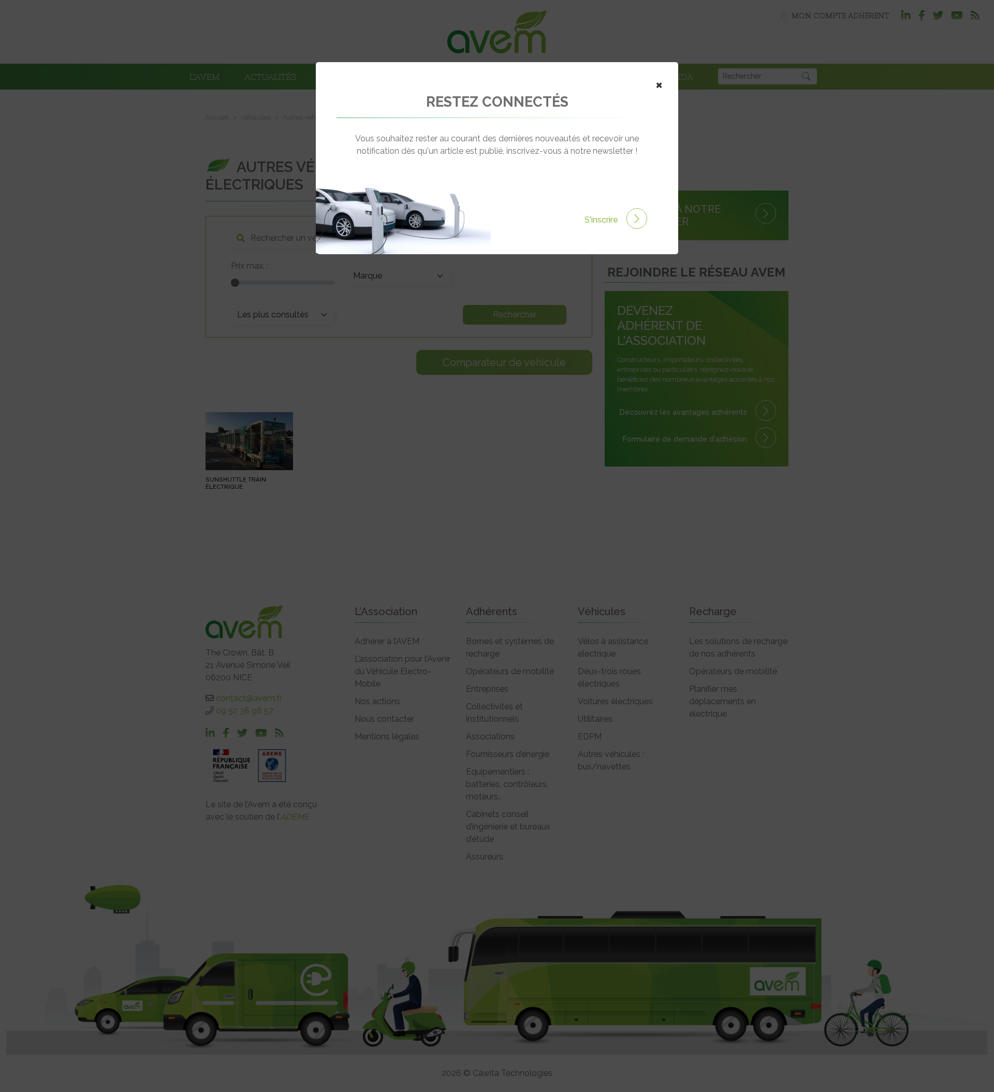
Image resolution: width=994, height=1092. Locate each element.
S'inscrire (602, 220)
